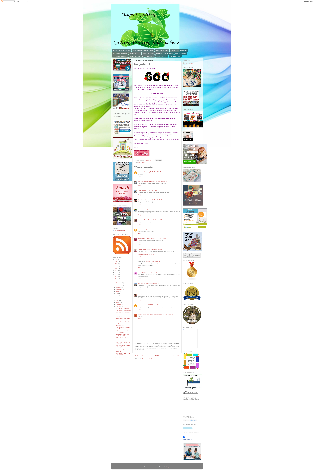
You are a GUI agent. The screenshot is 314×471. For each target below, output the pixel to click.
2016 (116, 272)
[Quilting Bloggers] (119, 230)
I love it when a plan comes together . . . (123, 343)
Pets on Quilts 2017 (162, 56)
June (117, 295)
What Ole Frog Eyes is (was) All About (143, 50)
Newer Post (139, 355)
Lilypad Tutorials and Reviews (179, 50)
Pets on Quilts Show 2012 (120, 53)
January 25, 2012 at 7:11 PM (149, 272)
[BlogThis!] (157, 160)
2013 (116, 279)
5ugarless (156, 466)
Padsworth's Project (148, 53)
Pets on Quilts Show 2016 (136, 56)
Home (115, 50)
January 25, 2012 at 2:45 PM (155, 219)
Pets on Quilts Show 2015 (120, 56)
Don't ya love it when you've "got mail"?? (123, 354)
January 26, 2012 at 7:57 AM (151, 304)
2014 (116, 276)
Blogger (168, 466)
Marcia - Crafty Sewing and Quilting (148, 314)
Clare (139, 190)
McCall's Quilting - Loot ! (122, 338)
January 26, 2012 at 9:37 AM (165, 314)
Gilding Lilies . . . (120, 340)
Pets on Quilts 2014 (180, 53)
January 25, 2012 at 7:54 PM (150, 294)
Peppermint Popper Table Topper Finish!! (122, 335)
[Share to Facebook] (160, 160)
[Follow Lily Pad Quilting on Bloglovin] (190, 420)
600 (139, 162)
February (118, 304)
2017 (116, 270)
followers (143, 162)
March (118, 302)
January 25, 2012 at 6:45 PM (152, 261)
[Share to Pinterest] (161, 160)
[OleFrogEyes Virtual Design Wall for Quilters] (184, 437)
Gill (139, 229)
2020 (116, 263)
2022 (116, 259)
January (118, 306)
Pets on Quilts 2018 (175, 56)
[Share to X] (158, 160)
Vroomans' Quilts (143, 219)
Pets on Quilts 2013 (135, 53)
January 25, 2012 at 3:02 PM (147, 229)
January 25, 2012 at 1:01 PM (154, 199)
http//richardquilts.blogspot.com (146, 254)
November (119, 285)
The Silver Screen (120, 325)
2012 (116, 281)
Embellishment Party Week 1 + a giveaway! (123, 331)
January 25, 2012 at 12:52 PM (149, 190)
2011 (116, 358)
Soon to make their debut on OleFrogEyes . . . (123, 346)
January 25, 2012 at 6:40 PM (154, 249)
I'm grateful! (119, 316)
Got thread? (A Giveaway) (122, 308)
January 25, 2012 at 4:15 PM (158, 238)
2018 (116, 268)
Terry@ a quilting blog (144, 238)
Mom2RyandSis (142, 199)
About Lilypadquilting (124, 50)
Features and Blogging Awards (164, 53)
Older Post (175, 355)
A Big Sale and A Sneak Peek (123, 310)
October (118, 287)
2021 (116, 261)
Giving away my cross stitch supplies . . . (123, 328)
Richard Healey (142, 249)
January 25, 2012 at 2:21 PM (151, 209)
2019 (116, 266)
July (117, 293)
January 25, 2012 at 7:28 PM (151, 283)
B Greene (140, 209)
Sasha (140, 272)
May (117, 298)
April (117, 300)
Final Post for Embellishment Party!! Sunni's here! (123, 313)
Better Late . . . (119, 351)
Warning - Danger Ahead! (122, 349)
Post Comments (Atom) (148, 358)
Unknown (140, 304)
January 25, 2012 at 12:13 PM (153, 172)
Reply (139, 176)
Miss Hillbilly (141, 172)
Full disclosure (150, 56)
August (118, 291)
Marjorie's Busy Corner (144, 181)
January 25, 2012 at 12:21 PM (159, 181)
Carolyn (140, 294)
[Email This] (155, 160)
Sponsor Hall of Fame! (162, 50)
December (119, 283)
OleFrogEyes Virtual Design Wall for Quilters (191, 434)
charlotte (140, 283)
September (119, 289)
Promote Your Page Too (187, 439)
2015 (116, 274)
